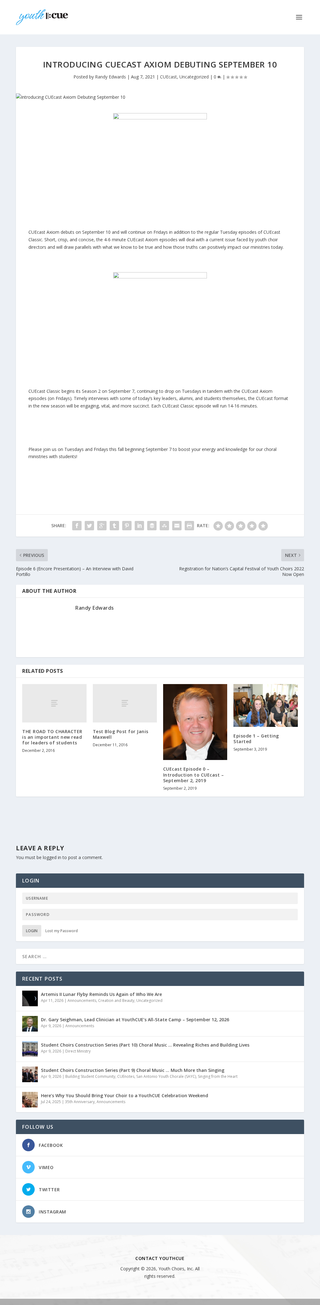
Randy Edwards (110, 77)
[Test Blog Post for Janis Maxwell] (125, 703)
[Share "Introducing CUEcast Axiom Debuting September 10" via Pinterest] (127, 525)
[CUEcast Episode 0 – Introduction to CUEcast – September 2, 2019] (195, 722)
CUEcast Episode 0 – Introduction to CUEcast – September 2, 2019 (193, 774)
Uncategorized (194, 77)
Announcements (82, 1000)
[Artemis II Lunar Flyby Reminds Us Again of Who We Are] (30, 998)
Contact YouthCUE (159, 1258)
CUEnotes (125, 1076)
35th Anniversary (80, 1101)
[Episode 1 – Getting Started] (265, 705)
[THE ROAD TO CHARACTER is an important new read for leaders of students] (54, 703)
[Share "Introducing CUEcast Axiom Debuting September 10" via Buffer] (152, 525)
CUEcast (168, 77)
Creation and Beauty (116, 1000)
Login (32, 930)
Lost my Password (61, 930)
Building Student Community (90, 1076)
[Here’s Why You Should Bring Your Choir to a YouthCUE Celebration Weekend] (30, 1100)
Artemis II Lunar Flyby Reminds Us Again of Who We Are (101, 994)
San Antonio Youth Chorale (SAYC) (166, 1076)
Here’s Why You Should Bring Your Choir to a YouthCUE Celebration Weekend (124, 1095)
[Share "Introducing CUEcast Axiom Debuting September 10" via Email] (177, 525)
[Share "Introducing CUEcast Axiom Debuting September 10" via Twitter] (89, 525)
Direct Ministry (78, 1051)
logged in (52, 857)
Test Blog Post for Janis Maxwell (120, 734)
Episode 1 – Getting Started (256, 738)
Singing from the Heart (218, 1076)
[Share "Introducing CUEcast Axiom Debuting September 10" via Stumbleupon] (164, 525)
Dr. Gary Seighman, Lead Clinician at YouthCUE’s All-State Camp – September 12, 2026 (135, 1019)
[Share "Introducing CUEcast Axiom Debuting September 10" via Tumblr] (114, 525)
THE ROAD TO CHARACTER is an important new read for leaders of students (52, 737)
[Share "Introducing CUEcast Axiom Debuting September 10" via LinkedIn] (139, 525)
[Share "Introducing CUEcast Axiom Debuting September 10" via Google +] (102, 525)
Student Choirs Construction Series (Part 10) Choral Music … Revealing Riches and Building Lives (145, 1045)
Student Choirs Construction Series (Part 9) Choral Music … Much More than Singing (132, 1070)
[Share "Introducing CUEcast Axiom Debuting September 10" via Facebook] (77, 525)
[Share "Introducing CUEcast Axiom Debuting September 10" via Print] (189, 525)
